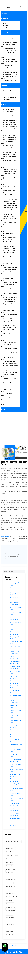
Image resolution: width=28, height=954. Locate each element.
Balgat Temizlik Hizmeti (9, 146)
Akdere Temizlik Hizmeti (9, 118)
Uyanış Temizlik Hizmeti (9, 370)
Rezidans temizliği (10, 886)
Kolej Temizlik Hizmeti (9, 276)
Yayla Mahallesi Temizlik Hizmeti (8, 379)
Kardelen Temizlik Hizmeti (10, 261)
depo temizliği (9, 903)
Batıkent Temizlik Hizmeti (10, 148)
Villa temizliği (9, 883)
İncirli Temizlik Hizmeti (9, 248)
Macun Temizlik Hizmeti (9, 289)
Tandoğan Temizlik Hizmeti (7, 339)
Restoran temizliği (10, 910)
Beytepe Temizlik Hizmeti (10, 152)
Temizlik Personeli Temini (10, 97)
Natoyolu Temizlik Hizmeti (10, 297)
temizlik (8, 838)
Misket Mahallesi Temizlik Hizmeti (9, 294)
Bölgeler (3, 104)
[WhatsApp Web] (5, 947)
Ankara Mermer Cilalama (10, 80)
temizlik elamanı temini (11, 921)
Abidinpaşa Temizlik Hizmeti (7, 113)
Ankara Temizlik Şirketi (9, 38)
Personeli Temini (10, 890)
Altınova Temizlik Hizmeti (10, 124)
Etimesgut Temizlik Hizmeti (7, 211)
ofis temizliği (17, 841)
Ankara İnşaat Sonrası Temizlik (8, 45)
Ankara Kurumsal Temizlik (10, 40)
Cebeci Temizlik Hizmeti (9, 163)
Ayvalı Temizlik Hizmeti (9, 135)
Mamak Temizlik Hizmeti (9, 291)
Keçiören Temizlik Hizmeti (10, 267)
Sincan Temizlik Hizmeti (9, 325)
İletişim (3, 409)
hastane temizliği (10, 852)
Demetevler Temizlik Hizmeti (7, 183)
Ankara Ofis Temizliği (9, 65)
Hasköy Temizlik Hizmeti (9, 237)
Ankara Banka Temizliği (9, 51)
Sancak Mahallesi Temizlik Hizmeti (9, 315)
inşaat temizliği (9, 858)
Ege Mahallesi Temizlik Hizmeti (8, 196)
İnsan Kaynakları (7, 28)
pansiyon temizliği (10, 879)
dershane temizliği (10, 869)
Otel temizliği (9, 876)
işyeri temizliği (16, 838)
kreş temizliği (9, 865)
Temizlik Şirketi (7, 91)
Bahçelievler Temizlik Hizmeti (8, 142)
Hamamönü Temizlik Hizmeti (7, 230)
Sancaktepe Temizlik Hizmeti (8, 311)
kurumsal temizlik (10, 848)
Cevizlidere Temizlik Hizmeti (7, 166)
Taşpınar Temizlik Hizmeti (10, 342)
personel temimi (10, 928)
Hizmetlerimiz (6, 25)
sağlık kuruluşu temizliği (12, 855)
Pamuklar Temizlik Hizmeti (10, 306)
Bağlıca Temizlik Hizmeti (9, 137)
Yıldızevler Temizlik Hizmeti (7, 390)
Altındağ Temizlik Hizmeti (10, 122)
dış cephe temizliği (10, 893)
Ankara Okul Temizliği (9, 48)
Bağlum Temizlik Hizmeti (9, 139)
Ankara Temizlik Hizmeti (9, 109)
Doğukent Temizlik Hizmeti (10, 193)
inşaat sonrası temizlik (11, 896)
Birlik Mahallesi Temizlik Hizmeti (8, 157)
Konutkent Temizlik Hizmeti (7, 279)
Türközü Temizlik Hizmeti (10, 353)
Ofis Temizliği (6, 99)
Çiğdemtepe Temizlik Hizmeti (8, 174)
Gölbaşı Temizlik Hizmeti (9, 222)
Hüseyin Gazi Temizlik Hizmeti (8, 243)
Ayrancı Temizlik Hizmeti (9, 133)
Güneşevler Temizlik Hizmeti (7, 226)
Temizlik (3, 85)
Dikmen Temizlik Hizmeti (9, 190)
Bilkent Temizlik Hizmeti (9, 154)
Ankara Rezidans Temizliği (10, 74)
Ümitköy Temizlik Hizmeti (10, 372)
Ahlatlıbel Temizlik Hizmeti (10, 116)
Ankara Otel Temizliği (9, 53)
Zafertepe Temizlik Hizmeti (7, 399)
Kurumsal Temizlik (8, 93)
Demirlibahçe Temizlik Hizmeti (8, 187)
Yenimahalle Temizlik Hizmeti (8, 384)
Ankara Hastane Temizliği (10, 42)
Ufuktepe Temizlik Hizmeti (10, 363)
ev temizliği (9, 841)
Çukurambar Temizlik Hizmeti (8, 179)
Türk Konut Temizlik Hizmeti (7, 358)
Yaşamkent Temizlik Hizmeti (7, 375)
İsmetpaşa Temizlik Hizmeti (7, 253)
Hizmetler (4, 33)
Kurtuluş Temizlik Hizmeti (10, 282)
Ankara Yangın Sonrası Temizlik (8, 56)
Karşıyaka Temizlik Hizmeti (7, 264)
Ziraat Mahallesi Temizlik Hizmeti (9, 403)
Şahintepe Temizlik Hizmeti (7, 335)
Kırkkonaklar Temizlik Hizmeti (8, 273)
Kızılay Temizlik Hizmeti (9, 269)
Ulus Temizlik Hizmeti (8, 368)
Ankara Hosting (13, 945)
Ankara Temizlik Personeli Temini (9, 62)
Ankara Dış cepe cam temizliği (8, 69)
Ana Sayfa (4, 13)
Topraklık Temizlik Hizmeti (10, 355)
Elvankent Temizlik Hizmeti (10, 199)
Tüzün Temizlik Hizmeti (9, 361)
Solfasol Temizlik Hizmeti (10, 327)
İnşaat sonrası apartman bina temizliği (12, 498)
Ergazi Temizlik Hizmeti (9, 203)
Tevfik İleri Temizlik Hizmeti (7, 345)
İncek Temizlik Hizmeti (9, 246)
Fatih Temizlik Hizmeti (9, 216)
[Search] (24, 571)
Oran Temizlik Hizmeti (9, 299)
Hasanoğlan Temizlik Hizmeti (8, 234)
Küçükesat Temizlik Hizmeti (7, 285)
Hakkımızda (6, 23)
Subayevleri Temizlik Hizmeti (7, 330)
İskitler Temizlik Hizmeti (9, 250)
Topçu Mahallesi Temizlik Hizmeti (9, 350)
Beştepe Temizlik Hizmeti (10, 150)
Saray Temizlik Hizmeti (9, 319)
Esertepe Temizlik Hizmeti (10, 207)
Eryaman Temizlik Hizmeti (10, 205)
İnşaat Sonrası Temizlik (9, 95)
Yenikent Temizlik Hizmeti (10, 387)
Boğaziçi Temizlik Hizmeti (10, 161)
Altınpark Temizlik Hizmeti (10, 126)
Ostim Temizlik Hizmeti (9, 301)
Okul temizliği (9, 862)
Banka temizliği (9, 872)
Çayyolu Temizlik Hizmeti (10, 171)
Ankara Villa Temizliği (9, 59)
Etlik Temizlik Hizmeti (8, 214)
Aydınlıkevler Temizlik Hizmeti (8, 130)
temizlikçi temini (10, 924)
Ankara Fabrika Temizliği (10, 72)
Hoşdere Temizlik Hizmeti (10, 240)
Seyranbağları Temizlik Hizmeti (8, 322)
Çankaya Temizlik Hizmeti (10, 169)
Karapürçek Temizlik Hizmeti (7, 258)
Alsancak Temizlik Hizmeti (10, 120)
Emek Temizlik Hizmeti (9, 201)
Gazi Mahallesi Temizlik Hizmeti (8, 219)
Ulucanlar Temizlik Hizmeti (10, 366)
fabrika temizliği (10, 900)
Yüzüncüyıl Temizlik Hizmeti (7, 394)
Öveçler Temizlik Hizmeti (9, 304)
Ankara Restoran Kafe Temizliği (8, 77)
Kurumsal (4, 18)
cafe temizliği (9, 914)
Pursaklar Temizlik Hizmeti (10, 308)
